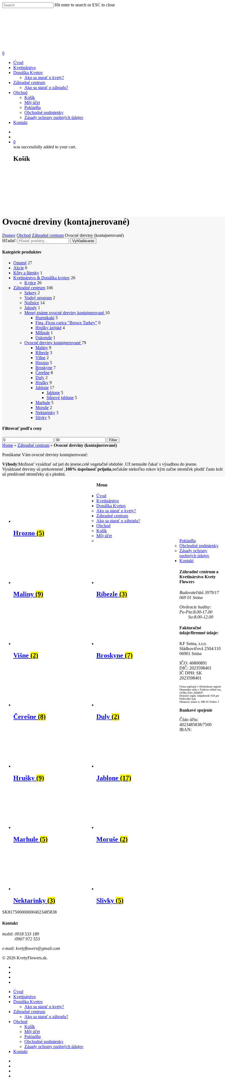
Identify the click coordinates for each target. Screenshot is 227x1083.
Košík (29, 97)
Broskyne (43, 367)
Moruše (42, 407)
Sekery (30, 292)
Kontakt (20, 122)
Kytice (30, 282)
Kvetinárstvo (24, 67)
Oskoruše (43, 337)
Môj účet (32, 102)
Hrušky (41, 382)
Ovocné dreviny (53, 342)
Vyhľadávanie (83, 241)
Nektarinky (45, 412)
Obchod (20, 92)
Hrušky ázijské (48, 327)
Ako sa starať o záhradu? (46, 87)
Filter (113, 440)
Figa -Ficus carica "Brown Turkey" (66, 322)
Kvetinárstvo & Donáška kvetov (41, 277)
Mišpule (42, 332)
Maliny (41, 347)
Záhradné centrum (29, 82)
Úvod (18, 62)
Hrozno (42, 362)
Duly (39, 377)
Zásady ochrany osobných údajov (53, 117)
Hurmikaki (44, 317)
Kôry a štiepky (26, 272)
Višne (40, 357)
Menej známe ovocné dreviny (64, 312)
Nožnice (31, 302)
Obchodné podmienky (43, 112)
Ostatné (20, 262)
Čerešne (42, 372)
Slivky (41, 417)
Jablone (42, 387)
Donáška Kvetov (28, 72)
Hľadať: (9, 240)
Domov (9, 235)
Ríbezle (42, 352)
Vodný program (38, 297)
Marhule (42, 402)
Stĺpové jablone (60, 397)
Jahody (30, 307)
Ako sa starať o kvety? (44, 77)
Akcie (18, 267)
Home (7, 445)
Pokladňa (32, 107)
